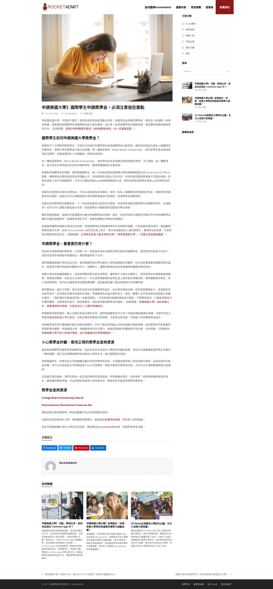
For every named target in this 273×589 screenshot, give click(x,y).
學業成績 (190, 29)
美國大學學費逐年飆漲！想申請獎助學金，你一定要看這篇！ (100, 128)
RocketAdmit (105, 427)
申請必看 (88, 113)
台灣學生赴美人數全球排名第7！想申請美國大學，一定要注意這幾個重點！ (123, 234)
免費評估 (186, 584)
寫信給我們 (226, 584)
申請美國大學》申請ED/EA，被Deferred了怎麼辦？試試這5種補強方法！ (79, 574)
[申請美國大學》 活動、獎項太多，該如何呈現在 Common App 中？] (62, 505)
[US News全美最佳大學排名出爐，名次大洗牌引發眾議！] (152, 505)
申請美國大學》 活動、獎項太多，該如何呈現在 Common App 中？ (62, 525)
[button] (50, 448)
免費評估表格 (112, 419)
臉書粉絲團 (199, 584)
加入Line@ (212, 584)
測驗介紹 (190, 35)
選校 (188, 53)
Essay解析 (191, 23)
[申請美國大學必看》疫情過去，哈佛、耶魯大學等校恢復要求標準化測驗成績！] (107, 505)
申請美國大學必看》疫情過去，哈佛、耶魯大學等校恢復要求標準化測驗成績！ (106, 526)
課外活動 (190, 47)
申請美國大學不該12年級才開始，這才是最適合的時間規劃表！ (77, 333)
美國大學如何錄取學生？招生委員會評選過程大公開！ (201, 574)
